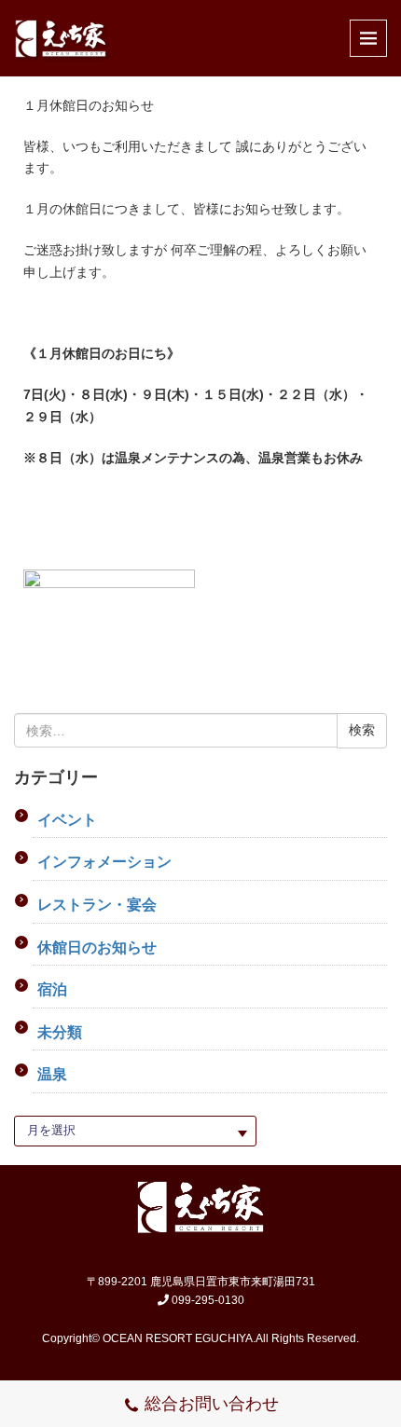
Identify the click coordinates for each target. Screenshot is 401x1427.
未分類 (59, 1032)
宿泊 (52, 989)
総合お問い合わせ (212, 1403)
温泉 (52, 1074)
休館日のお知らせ (97, 947)
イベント (67, 820)
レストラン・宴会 (97, 904)
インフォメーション (104, 862)
